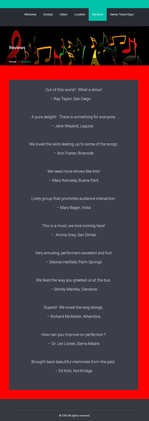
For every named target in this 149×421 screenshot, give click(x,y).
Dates (63, 14)
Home (12, 61)
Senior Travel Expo (122, 14)
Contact (48, 14)
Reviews (97, 14)
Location (79, 14)
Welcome (30, 14)
